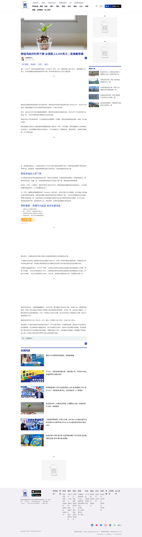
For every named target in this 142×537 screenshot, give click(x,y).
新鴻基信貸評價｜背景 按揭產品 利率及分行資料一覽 (110, 96)
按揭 (69, 514)
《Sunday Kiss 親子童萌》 (33, 503)
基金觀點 (64, 504)
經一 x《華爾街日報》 (114, 6)
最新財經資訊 (79, 2)
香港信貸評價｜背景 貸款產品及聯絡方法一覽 (110, 81)
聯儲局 (33, 64)
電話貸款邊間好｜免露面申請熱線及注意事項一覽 (110, 104)
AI (70, 2)
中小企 (80, 499)
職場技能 (92, 495)
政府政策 (102, 495)
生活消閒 (97, 500)
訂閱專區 (40, 10)
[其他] (86, 58)
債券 (64, 501)
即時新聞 (102, 509)
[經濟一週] (25, 4)
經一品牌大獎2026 (81, 511)
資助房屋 (70, 504)
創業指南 (80, 501)
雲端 (86, 503)
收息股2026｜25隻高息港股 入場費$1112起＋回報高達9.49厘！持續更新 (110, 73)
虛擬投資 (64, 509)
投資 (45, 6)
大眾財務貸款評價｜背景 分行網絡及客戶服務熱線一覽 (110, 89)
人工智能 (87, 495)
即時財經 (35, 6)
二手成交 (70, 500)
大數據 (87, 499)
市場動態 (80, 494)
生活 (80, 6)
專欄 (33, 10)
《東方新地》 (45, 501)
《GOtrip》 (27, 501)
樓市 (51, 6)
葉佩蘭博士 (29, 58)
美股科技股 (62, 2)
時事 (86, 6)
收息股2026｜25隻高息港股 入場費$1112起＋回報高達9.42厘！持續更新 (66, 405)
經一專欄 (25, 64)
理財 (57, 6)
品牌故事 (80, 496)
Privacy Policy (118, 534)
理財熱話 (75, 518)
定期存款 (75, 495)
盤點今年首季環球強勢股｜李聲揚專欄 (60, 355)
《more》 (22, 503)
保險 (74, 499)
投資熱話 (64, 513)
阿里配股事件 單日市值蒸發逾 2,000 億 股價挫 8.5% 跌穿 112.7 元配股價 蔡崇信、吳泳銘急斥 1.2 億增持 (66, 389)
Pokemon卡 (52, 2)
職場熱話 (92, 504)
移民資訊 (102, 504)
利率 (40, 64)
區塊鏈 (87, 501)
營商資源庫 (81, 503)
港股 (64, 494)
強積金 (75, 503)
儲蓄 (74, 501)
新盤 (69, 508)
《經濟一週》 (44, 503)
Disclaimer (109, 534)
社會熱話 (102, 500)
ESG (79, 505)
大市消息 (70, 495)
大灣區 (80, 508)
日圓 (43, 2)
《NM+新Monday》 (36, 501)
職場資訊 (92, 500)
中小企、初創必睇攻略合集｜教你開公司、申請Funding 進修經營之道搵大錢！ (66, 373)
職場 (75, 6)
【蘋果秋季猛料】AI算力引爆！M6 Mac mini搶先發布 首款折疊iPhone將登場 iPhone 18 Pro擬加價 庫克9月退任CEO (66, 422)
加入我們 (47, 10)
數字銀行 (75, 507)
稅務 (74, 512)
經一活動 (80, 514)
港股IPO (35, 2)
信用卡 (75, 514)
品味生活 (97, 495)
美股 (64, 496)
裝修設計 (70, 511)
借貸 (74, 510)
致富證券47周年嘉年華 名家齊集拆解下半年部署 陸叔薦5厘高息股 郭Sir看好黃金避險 (66, 437)
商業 (63, 6)
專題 (41, 6)
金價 (46, 64)
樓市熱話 (70, 518)
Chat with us (100, 534)
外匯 (64, 499)
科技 (69, 6)
